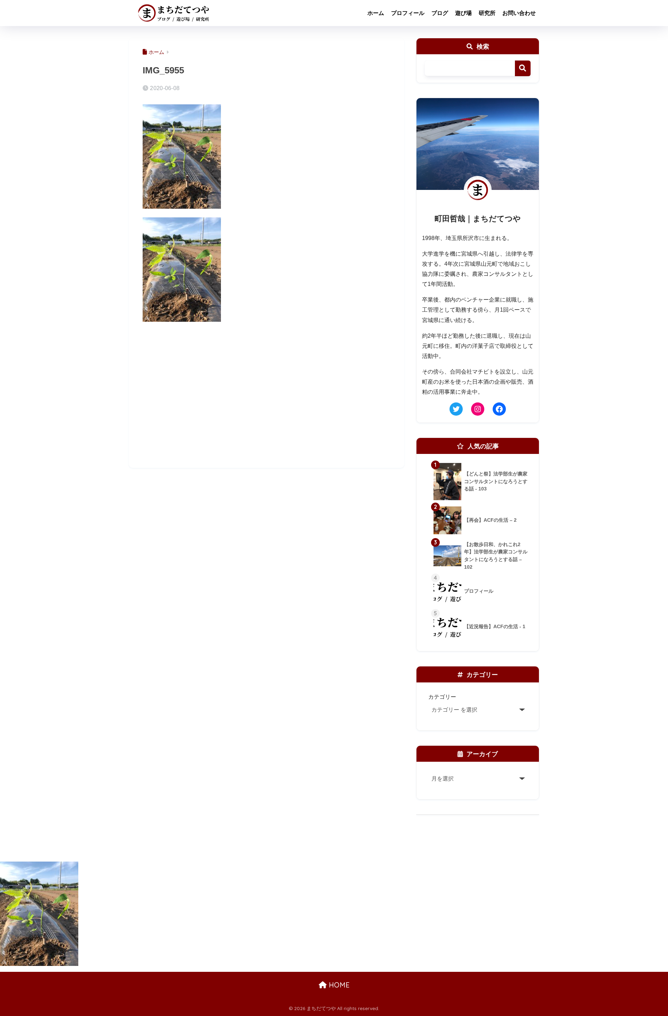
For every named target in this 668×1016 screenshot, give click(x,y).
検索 (523, 68)
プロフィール (407, 13)
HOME (338, 985)
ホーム (375, 13)
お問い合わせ (519, 13)
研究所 (487, 13)
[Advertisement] (266, 404)
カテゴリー (442, 697)
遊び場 (463, 13)
